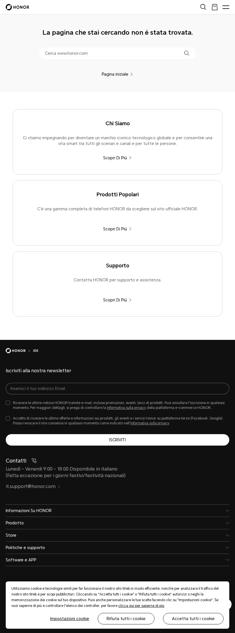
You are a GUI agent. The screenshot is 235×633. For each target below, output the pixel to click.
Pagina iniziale (115, 74)
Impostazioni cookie (69, 618)
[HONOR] (19, 350)
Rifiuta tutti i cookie (126, 618)
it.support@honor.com (31, 486)
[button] (186, 53)
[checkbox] (117, 405)
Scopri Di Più (115, 158)
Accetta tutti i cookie (193, 618)
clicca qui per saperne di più (141, 606)
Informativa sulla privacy (126, 408)
